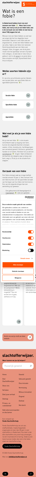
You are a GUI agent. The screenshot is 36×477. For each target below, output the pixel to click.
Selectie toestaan (18, 271)
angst (18, 56)
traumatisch (10, 193)
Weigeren (18, 278)
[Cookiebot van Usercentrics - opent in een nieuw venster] (25, 197)
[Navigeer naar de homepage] (11, 3)
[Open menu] (5, 474)
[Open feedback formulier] (30, 337)
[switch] (31, 238)
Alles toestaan (18, 265)
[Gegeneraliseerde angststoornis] (19, 321)
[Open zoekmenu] (31, 474)
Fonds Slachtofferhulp (12, 446)
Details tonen (25, 258)
